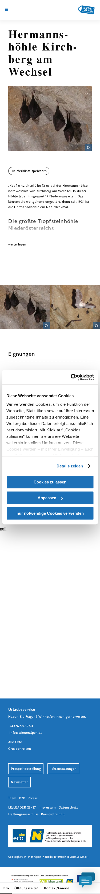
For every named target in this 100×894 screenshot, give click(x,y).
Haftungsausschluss (23, 814)
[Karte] (14, 10)
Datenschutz (68, 807)
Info (6, 888)
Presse (33, 798)
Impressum (47, 807)
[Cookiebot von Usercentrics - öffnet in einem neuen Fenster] (71, 377)
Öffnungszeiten (26, 888)
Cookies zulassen (50, 482)
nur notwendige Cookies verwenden (50, 513)
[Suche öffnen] (27, 10)
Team (12, 798)
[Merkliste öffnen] (23, 10)
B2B (22, 798)
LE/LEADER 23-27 (22, 807)
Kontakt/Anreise (56, 888)
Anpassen (47, 497)
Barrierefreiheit (53, 814)
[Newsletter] (18, 10)
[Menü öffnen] (6, 10)
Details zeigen (70, 466)
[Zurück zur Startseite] (86, 9)
